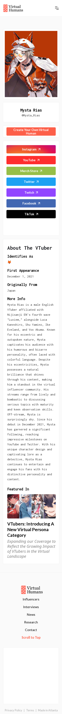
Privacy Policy (13, 710)
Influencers (31, 599)
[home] (13, 8)
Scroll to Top (31, 637)
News (31, 614)
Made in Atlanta (48, 710)
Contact (31, 630)
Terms (30, 710)
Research (31, 622)
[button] (57, 8)
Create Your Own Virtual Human (31, 131)
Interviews (31, 607)
